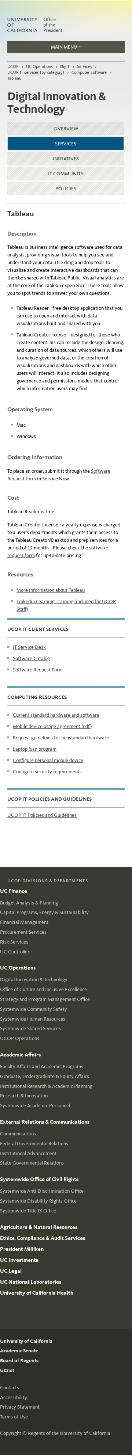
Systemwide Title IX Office (28, 1211)
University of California (26, 1341)
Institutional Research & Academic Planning (46, 1086)
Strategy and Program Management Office (45, 999)
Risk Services (14, 942)
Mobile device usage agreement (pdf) (52, 726)
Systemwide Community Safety (33, 1009)
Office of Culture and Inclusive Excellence (43, 989)
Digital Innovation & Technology (33, 979)
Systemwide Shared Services (30, 1028)
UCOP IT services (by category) (35, 72)
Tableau (14, 78)
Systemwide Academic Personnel (35, 1105)
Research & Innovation (24, 1096)
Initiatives (66, 159)
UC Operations (39, 66)
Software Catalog (31, 658)
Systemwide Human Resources (32, 1019)
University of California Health (36, 1293)
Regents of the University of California (69, 1433)
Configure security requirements (47, 772)
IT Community (66, 174)
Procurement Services (23, 932)
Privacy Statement (20, 1407)
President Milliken (22, 1249)
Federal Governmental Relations (34, 1143)
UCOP (13, 66)
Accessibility (13, 1397)
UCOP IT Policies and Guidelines (42, 815)
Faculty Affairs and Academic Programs (41, 1066)
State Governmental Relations (32, 1163)
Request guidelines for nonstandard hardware (61, 738)
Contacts (9, 1387)
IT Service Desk (29, 647)
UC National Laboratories (30, 1282)
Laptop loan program (34, 749)
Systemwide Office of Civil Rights (39, 1179)
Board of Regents (19, 1360)
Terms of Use (14, 1417)
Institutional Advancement (28, 1153)
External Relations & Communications (44, 1122)
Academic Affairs (20, 1054)
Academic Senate (19, 1351)
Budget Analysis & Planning (29, 903)
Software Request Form (38, 670)
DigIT (65, 66)
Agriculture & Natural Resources (38, 1227)
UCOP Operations (19, 1038)
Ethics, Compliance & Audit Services (42, 1238)
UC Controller (14, 952)
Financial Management (24, 922)
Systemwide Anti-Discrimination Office (42, 1191)
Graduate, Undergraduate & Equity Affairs (44, 1076)
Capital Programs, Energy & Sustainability (44, 912)
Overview (66, 129)
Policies (65, 189)
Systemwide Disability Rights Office (38, 1201)
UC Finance (13, 891)
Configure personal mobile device (48, 760)
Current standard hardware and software (56, 715)
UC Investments (19, 1260)
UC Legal (11, 1271)
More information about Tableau (50, 590)
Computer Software (89, 72)
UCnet (7, 1370)
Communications (18, 1134)
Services (84, 66)
